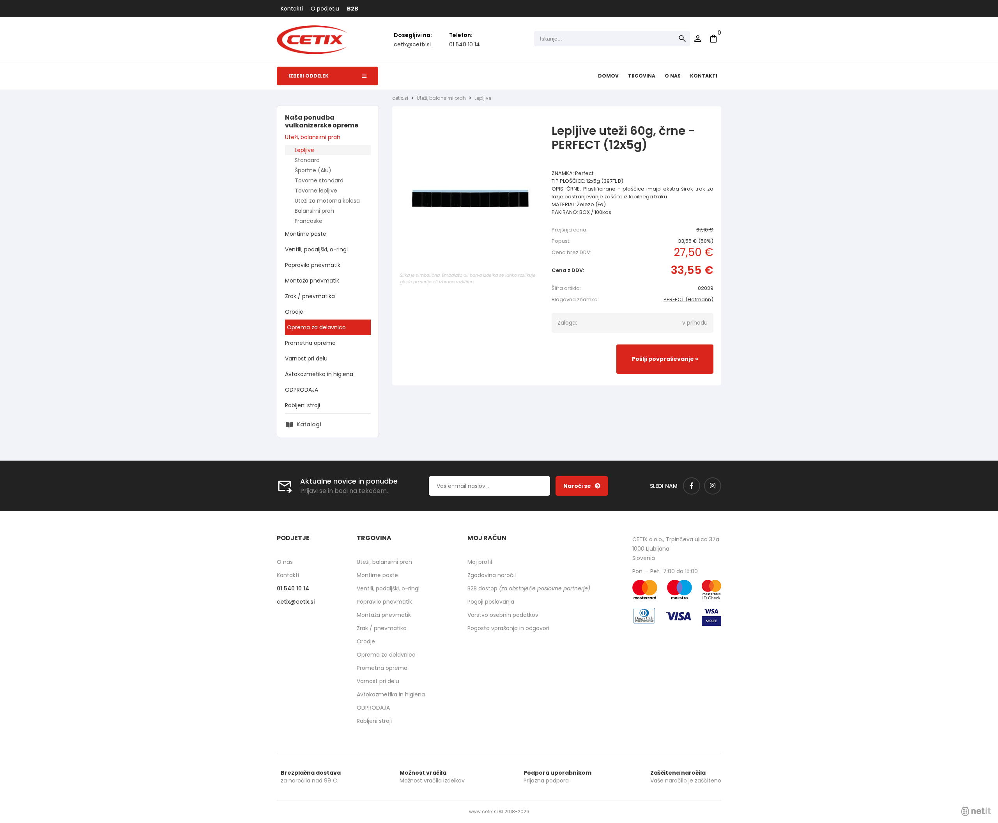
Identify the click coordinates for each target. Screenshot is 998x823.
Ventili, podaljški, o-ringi (316, 249)
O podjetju (325, 8)
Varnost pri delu (306, 358)
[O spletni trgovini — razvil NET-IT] (976, 811)
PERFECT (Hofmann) (688, 299)
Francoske (308, 221)
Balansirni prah (314, 211)
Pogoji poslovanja (490, 602)
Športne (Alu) (313, 170)
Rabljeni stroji (302, 405)
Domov (608, 75)
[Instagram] (712, 486)
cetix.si (400, 98)
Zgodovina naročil (491, 575)
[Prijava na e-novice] (582, 486)
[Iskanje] (682, 38)
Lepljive (304, 150)
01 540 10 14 (464, 44)
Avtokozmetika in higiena (319, 374)
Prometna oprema (310, 343)
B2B (352, 8)
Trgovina (641, 75)
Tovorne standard (319, 180)
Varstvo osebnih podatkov (502, 615)
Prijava (698, 38)
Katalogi (309, 424)
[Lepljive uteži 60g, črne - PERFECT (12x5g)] (470, 200)
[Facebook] (691, 486)
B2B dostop (528, 588)
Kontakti (292, 8)
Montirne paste (305, 234)
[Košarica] (713, 38)
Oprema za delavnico (316, 327)
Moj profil (479, 562)
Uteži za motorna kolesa (327, 201)
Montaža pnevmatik (312, 280)
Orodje (294, 312)
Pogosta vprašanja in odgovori (508, 628)
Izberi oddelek (308, 75)
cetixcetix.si (412, 44)
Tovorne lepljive (316, 190)
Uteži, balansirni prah (312, 137)
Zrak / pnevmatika (310, 296)
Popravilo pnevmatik (312, 265)
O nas (673, 75)
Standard (307, 160)
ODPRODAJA (301, 390)
